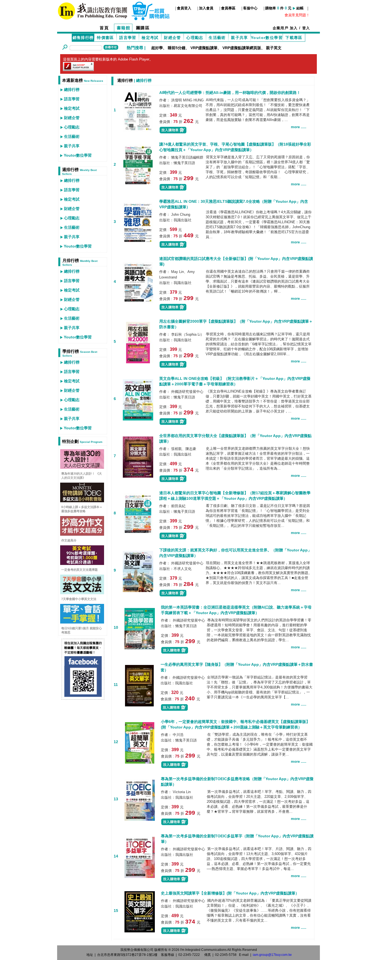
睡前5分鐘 (176, 48)
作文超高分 (68, 540)
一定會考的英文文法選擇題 (79, 569)
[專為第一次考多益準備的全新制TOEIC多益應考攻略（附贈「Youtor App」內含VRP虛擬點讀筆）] (139, 799)
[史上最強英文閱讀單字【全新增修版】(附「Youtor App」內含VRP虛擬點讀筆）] (139, 911)
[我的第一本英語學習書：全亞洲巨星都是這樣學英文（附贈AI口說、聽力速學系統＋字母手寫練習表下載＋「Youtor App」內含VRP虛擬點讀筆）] (139, 627)
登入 (306, 28)
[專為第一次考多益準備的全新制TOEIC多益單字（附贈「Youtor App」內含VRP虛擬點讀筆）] (139, 856)
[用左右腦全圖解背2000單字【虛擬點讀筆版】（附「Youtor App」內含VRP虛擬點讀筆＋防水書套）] (138, 342)
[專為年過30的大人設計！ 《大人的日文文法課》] (82, 467)
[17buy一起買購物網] (92, 10)
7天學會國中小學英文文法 (78, 599)
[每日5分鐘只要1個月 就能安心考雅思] (82, 622)
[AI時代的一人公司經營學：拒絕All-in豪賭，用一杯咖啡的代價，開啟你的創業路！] (138, 110)
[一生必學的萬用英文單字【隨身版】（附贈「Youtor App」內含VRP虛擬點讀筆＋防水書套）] (139, 685)
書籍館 (124, 27)
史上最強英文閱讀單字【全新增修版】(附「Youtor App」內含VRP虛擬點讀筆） (230, 893)
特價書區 (105, 37)
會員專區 (228, 8)
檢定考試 (150, 37)
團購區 (143, 27)
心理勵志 (194, 37)
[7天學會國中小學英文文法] (82, 592)
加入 (294, 28)
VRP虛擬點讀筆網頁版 (241, 48)
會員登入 (184, 8)
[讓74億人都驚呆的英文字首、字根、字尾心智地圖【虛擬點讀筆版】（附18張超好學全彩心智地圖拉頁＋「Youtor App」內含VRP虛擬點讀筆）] (138, 164)
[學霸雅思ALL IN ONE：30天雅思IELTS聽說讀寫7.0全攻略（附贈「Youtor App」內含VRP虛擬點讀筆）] (138, 222)
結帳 (300, 8)
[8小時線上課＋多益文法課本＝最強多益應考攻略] (82, 500)
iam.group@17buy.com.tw (272, 955)
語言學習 (127, 37)
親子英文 (274, 48)
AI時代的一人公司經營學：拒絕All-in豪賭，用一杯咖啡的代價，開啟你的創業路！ (230, 92)
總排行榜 (71, 89)
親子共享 (239, 37)
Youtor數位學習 (267, 37)
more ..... (298, 127)
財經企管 (172, 37)
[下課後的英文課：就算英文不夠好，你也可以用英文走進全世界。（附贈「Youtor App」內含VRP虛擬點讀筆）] (138, 570)
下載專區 (293, 37)
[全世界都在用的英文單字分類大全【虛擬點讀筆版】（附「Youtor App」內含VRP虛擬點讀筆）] (138, 456)
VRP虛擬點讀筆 (203, 48)
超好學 (157, 48)
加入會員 (206, 8)
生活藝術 (217, 37)
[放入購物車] (173, 132)
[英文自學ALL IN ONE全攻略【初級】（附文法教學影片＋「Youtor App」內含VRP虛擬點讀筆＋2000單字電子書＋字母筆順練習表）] (138, 399)
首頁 (104, 27)
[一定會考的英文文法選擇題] (82, 563)
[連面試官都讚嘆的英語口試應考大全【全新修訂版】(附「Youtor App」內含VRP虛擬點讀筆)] (138, 282)
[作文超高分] (82, 534)
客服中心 (250, 8)
